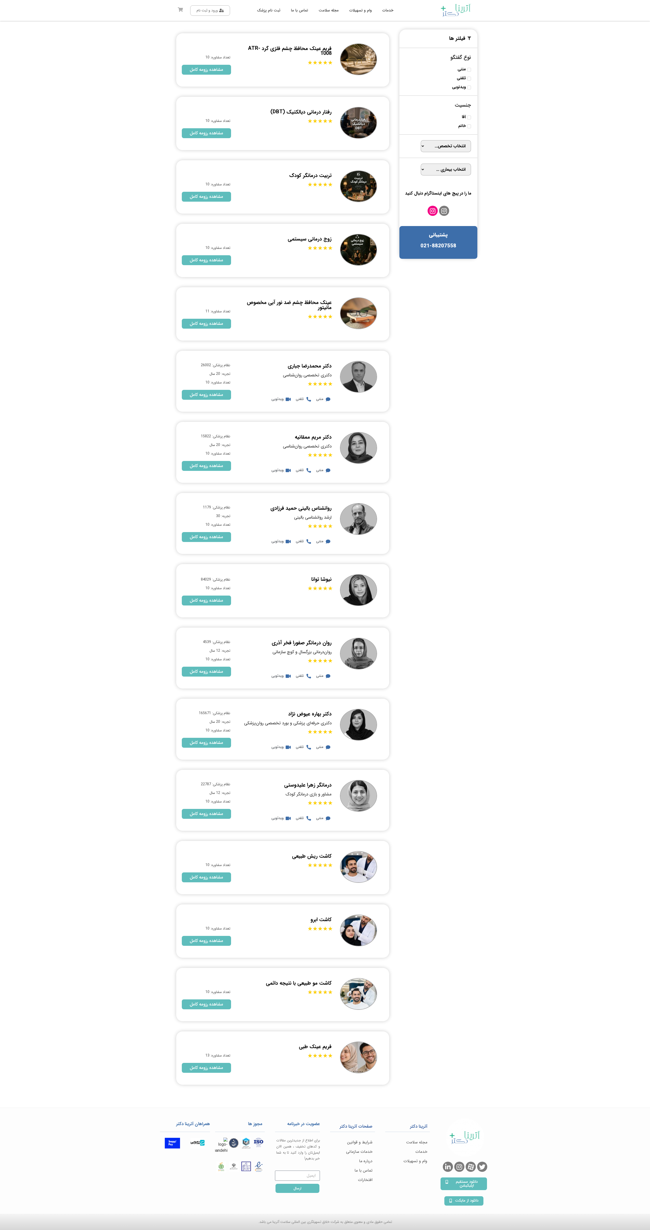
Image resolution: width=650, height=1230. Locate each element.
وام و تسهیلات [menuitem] (360, 10)
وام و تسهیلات (415, 1161)
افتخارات (365, 1180)
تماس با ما (363, 1170)
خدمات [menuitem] (387, 10)
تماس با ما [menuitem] (299, 10)
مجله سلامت (416, 1142)
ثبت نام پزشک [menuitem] (268, 10)
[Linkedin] (448, 1167)
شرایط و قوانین (359, 1142)
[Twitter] (482, 1167)
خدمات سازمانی (359, 1151)
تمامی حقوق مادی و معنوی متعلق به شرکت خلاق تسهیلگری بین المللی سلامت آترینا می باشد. (325, 1222)
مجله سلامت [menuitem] (329, 10)
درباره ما (365, 1161)
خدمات (421, 1151)
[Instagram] (444, 211)
